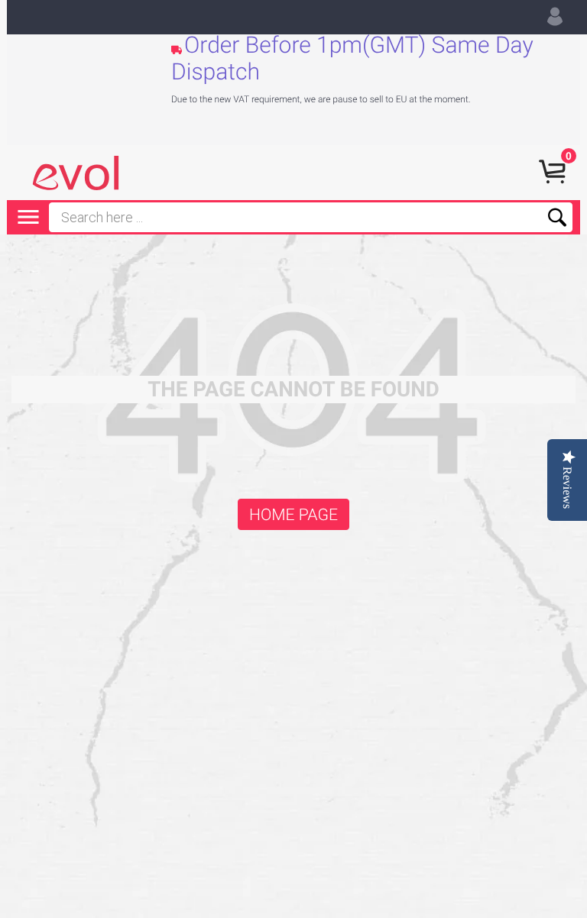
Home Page (293, 515)
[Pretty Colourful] (75, 173)
